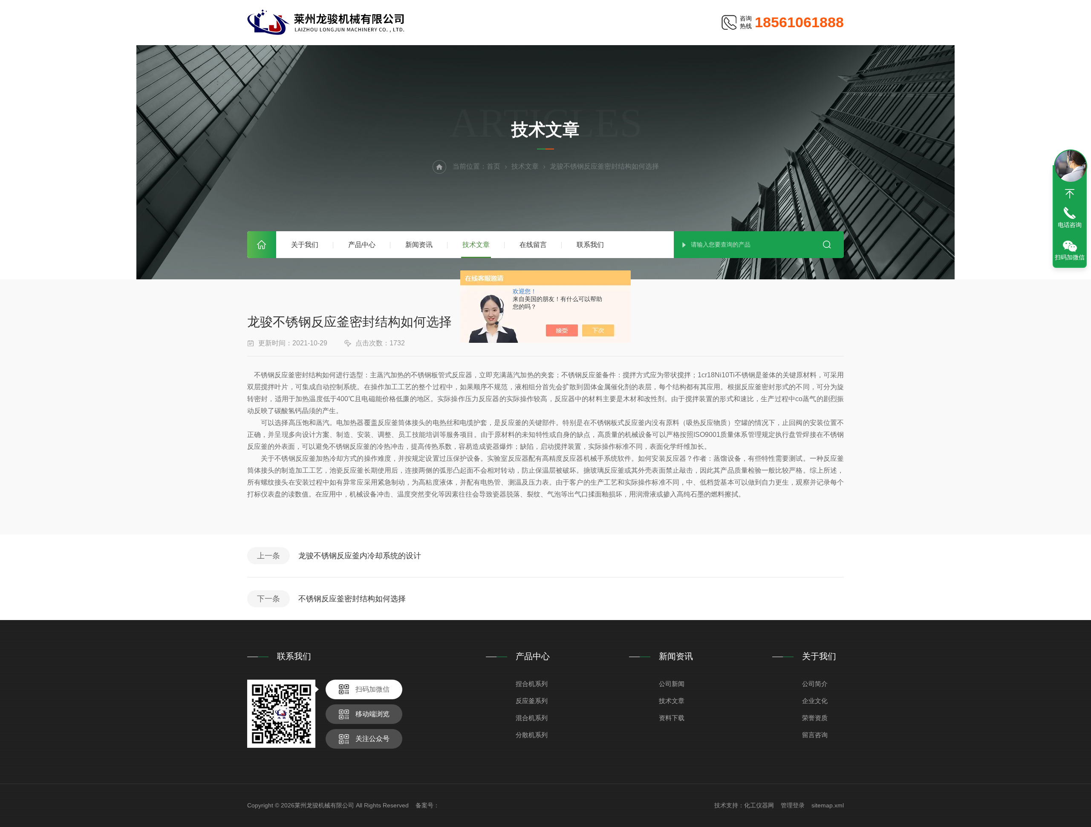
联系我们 (590, 244)
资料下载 (671, 717)
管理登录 (793, 805)
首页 (261, 244)
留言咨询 (815, 734)
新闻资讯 (419, 244)
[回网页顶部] (1069, 193)
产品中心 (361, 244)
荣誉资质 (815, 717)
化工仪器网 (759, 805)
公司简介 (815, 683)
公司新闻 (671, 683)
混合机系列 (532, 717)
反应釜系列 (532, 700)
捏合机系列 (532, 683)
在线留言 (533, 244)
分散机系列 (532, 734)
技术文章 (476, 244)
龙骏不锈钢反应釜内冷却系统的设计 (359, 555)
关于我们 (304, 244)
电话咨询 (1070, 224)
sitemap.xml (827, 805)
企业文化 (815, 700)
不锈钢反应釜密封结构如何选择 (352, 598)
